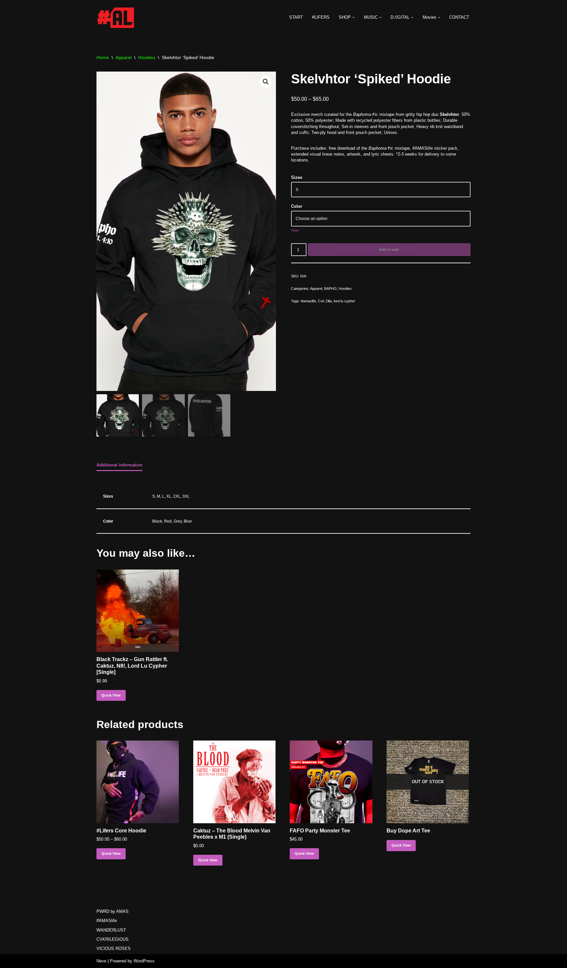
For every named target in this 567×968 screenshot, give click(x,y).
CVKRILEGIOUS (112, 939)
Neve (101, 960)
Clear (295, 230)
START (296, 17)
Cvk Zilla (325, 301)
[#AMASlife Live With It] (116, 17)
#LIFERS (320, 17)
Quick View (111, 695)
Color (296, 206)
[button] (353, 17)
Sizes (296, 177)
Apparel (124, 57)
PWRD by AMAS (112, 911)
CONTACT (459, 17)
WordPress (144, 960)
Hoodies (146, 57)
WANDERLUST (111, 930)
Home (102, 57)
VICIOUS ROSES (113, 948)
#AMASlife (106, 920)
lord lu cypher (344, 301)
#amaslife (308, 301)
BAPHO (330, 288)
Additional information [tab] (119, 464)
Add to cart (389, 249)
